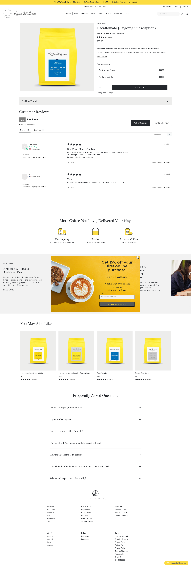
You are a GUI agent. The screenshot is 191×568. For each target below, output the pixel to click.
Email (101, 293)
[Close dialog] (138, 258)
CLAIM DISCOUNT (117, 304)
